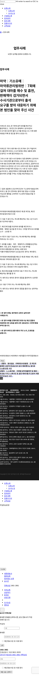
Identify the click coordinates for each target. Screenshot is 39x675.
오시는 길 (11, 488)
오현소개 (7, 483)
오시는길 (7, 602)
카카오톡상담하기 (7, 591)
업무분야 (7, 493)
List (1, 378)
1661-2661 (10, 654)
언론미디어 (8, 498)
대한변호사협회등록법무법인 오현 (9, 576)
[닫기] (2, 610)
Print (2, 361)
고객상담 (7, 501)
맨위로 (6, 605)
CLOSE (3, 569)
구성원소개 (8, 491)
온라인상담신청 (7, 596)
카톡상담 (24, 654)
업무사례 (7, 496)
